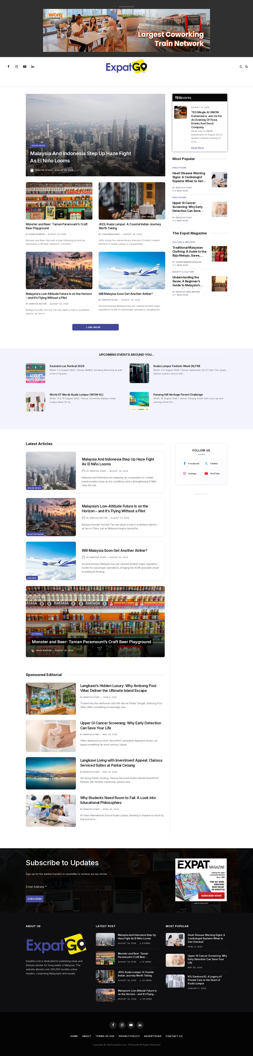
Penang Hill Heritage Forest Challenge (178, 394)
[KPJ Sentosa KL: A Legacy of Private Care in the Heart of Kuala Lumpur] (175, 981)
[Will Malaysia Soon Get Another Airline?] (132, 270)
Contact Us (174, 1036)
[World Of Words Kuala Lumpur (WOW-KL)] (35, 401)
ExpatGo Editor (38, 304)
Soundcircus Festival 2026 (67, 366)
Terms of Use (105, 1036)
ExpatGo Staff (43, 170)
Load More (93, 327)
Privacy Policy (129, 1036)
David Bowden (37, 234)
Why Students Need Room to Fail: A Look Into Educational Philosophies (118, 800)
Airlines (31, 578)
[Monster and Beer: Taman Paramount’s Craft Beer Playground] (59, 201)
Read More (197, 147)
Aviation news (35, 534)
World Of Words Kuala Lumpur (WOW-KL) (76, 394)
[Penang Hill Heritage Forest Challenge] (139, 401)
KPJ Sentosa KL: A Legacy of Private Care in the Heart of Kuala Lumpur (205, 980)
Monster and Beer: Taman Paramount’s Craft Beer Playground (57, 226)
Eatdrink (37, 634)
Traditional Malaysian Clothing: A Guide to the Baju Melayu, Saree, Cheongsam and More (189, 252)
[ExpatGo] (126, 66)
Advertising (152, 1036)
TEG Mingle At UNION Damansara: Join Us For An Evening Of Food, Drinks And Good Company (206, 119)
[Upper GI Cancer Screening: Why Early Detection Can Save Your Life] (219, 209)
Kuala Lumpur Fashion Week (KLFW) (176, 366)
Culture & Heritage (183, 242)
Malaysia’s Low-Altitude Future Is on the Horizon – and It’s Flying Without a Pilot (59, 296)
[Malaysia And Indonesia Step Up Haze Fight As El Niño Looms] (95, 135)
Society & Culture (183, 272)
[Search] (246, 66)
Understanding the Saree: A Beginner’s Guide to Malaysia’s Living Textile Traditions (189, 281)
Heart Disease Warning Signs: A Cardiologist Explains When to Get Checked (188, 177)
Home (74, 1036)
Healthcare (179, 168)
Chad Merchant (111, 234)
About (86, 1036)
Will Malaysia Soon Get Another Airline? (126, 294)
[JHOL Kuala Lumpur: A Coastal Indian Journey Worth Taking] (132, 201)
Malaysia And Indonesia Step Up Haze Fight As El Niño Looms (80, 157)
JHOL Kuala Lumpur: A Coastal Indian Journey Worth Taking (130, 226)
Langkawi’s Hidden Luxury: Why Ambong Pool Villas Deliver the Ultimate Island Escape (118, 688)
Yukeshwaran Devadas (188, 262)
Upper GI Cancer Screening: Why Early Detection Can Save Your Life (187, 207)
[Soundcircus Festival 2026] (35, 373)
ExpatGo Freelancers (188, 292)
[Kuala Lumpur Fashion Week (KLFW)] (139, 373)
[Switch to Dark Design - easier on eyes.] (241, 66)
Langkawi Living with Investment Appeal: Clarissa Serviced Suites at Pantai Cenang (121, 762)
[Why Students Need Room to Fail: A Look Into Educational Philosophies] (51, 811)
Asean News (38, 145)
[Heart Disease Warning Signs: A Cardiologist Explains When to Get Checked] (219, 179)
